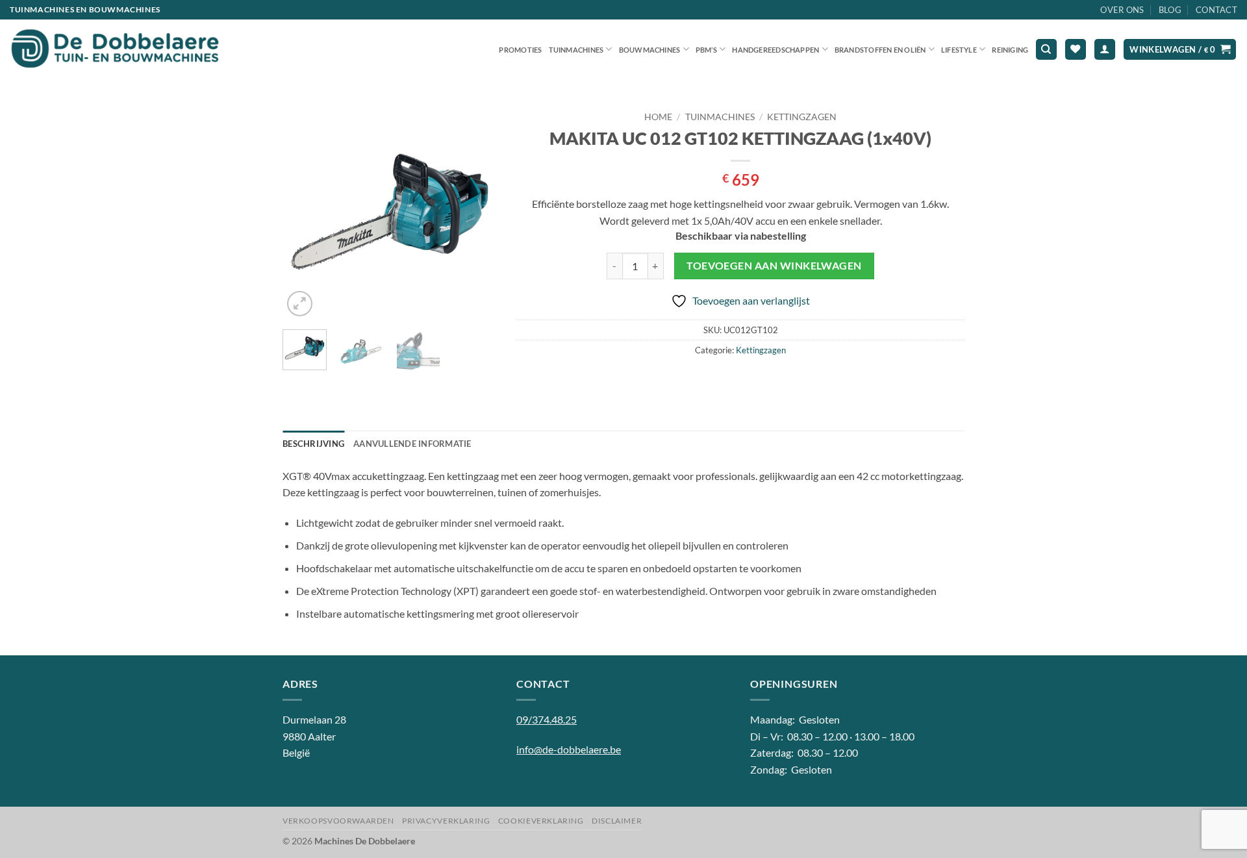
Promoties (520, 49)
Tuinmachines (576, 49)
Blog (1170, 10)
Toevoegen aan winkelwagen (774, 265)
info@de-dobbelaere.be (568, 749)
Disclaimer (617, 821)
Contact (1216, 10)
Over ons (1122, 10)
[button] (1104, 49)
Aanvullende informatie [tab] (412, 443)
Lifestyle (959, 49)
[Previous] (303, 212)
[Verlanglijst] (1075, 49)
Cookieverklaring (541, 821)
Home (658, 117)
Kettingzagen (802, 117)
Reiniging (1010, 49)
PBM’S (706, 49)
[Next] (476, 212)
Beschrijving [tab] (313, 443)
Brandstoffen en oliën (880, 49)
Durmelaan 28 (314, 719)
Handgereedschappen (775, 49)
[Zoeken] (1046, 49)
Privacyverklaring (446, 821)
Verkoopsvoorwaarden (338, 821)
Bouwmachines (650, 49)
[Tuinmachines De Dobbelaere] (115, 49)
